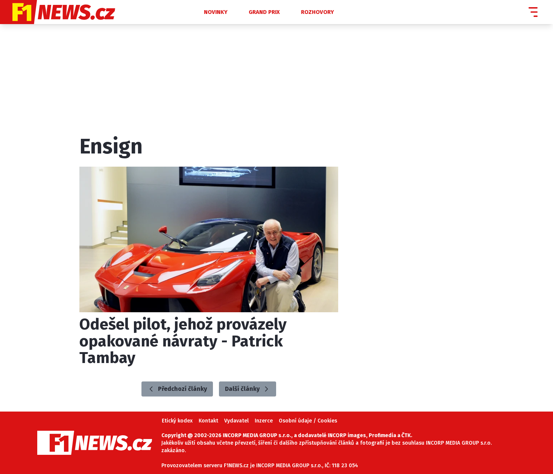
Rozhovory (317, 12)
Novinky (216, 12)
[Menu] (533, 12)
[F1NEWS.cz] (89, 12)
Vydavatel (236, 421)
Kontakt (208, 421)
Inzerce (264, 421)
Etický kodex (177, 421)
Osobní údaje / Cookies (308, 421)
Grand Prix (264, 12)
